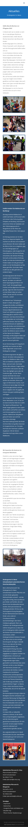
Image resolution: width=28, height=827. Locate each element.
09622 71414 (9, 777)
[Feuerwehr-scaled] (14, 131)
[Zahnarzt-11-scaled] (14, 169)
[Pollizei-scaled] (14, 150)
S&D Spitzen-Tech (9, 824)
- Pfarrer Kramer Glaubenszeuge (12, 813)
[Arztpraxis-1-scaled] (14, 112)
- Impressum (6, 803)
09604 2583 (8, 794)
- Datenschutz (7, 806)
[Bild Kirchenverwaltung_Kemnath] (14, 565)
